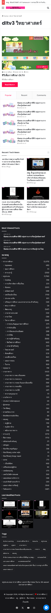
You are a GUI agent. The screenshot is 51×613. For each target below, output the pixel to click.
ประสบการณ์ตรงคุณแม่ (11, 401)
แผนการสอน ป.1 (8, 569)
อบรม (5, 460)
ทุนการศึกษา (9, 269)
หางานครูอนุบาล (11, 394)
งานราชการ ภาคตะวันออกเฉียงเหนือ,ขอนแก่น (17, 549)
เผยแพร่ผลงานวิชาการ (11, 478)
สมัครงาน (6, 553)
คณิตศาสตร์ (9, 291)
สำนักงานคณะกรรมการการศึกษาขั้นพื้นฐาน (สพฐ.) (18, 557)
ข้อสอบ (7, 287)
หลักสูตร (6, 445)
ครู (17, 598)
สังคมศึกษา (9, 353)
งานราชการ (7, 372)
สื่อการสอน (7, 438)
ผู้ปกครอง (6, 405)
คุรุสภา (14, 545)
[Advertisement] (25, 37)
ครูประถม (6, 276)
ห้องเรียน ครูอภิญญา (10, 449)
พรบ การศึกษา (10, 306)
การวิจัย (10, 335)
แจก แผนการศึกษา (9, 561)
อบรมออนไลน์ (41, 557)
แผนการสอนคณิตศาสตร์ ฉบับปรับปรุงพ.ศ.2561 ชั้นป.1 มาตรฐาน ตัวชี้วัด (25, 565)
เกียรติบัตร (9, 463)
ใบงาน (7, 364)
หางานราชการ (41, 598)
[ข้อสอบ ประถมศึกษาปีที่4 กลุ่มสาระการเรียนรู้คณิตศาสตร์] (9, 131)
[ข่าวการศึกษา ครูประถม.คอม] (15, 8)
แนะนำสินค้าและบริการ (11, 482)
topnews (8, 265)
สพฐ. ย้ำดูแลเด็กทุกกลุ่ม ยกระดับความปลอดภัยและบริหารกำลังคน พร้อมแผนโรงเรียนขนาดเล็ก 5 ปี (36, 176)
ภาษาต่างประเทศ (11, 313)
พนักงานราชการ (11, 430)
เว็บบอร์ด (25, 602)
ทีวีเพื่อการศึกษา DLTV (13, 75)
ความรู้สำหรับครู (13, 339)
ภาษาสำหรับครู (13, 346)
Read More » (10, 85)
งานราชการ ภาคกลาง (13, 379)
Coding (8, 280)
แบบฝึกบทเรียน (10, 357)
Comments (41, 95)
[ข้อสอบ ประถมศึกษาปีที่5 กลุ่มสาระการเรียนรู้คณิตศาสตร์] (9, 114)
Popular (8, 95)
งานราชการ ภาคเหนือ (13, 386)
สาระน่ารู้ (8, 273)
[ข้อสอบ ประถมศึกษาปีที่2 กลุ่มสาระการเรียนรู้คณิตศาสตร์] (9, 105)
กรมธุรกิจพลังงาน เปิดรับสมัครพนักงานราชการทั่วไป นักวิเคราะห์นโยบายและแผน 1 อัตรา (38, 206)
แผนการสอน (9, 361)
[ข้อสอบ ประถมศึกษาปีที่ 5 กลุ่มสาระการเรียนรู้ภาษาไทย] (9, 140)
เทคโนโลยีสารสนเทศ (10, 474)
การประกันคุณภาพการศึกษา (18, 324)
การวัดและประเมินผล (15, 331)
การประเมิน (11, 328)
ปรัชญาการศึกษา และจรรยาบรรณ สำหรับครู (21, 302)
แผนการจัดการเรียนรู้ (10, 485)
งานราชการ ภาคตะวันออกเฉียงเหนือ (18, 383)
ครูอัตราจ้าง (9, 427)
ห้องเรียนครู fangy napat (12, 456)
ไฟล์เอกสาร (7, 489)
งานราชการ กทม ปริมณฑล (15, 375)
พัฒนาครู (8, 309)
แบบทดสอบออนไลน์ (24, 561)
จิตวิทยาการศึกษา (14, 342)
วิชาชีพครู (6, 408)
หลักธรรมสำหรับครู (10, 441)
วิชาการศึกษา (10, 320)
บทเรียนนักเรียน (11, 295)
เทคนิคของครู (8, 471)
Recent (24, 95)
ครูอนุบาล (6, 368)
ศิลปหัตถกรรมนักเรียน (11, 416)
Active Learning (8, 541)
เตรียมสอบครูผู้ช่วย (9, 467)
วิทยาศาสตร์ (9, 350)
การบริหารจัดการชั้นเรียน (14, 284)
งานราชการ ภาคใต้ (12, 390)
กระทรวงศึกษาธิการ (23, 541)
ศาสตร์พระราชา (9, 412)
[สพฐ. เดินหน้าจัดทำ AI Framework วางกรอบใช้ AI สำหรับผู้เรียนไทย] (25, 514)
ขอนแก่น (35, 541)
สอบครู (5, 419)
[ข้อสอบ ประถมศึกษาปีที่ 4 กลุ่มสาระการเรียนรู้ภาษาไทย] (9, 122)
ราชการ (37, 549)
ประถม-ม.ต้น (10, 298)
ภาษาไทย (8, 317)
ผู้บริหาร (22, 598)
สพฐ (44, 549)
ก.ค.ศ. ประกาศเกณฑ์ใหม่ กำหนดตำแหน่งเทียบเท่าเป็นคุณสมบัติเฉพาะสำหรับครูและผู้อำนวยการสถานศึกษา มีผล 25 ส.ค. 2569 (13, 207)
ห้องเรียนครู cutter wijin (11, 452)
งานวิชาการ (7, 397)
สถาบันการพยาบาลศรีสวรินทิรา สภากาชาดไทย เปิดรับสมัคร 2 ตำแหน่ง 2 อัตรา (13, 161)
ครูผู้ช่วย (8, 423)
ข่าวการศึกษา (8, 72)
